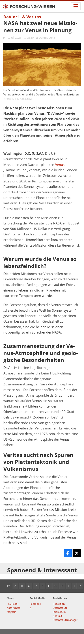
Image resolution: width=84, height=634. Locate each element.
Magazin (11, 611)
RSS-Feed (12, 603)
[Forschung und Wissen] (29, 6)
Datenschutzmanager (65, 619)
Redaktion (59, 603)
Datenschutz (60, 607)
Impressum (59, 611)
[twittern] (77, 553)
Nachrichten (14, 607)
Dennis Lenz (47, 38)
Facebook (35, 603)
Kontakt (57, 615)
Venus (60, 164)
